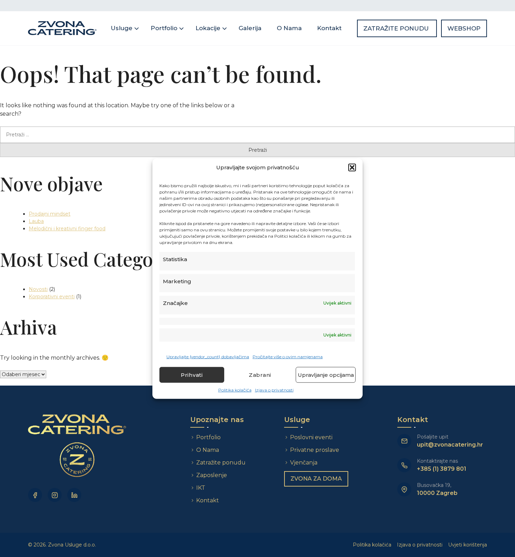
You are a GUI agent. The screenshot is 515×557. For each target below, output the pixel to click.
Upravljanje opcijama (326, 374)
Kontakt (329, 28)
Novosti (38, 289)
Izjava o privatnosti (274, 390)
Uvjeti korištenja (467, 545)
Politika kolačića (235, 390)
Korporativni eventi (52, 296)
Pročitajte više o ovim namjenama (288, 356)
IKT (200, 487)
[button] (352, 167)
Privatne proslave (314, 450)
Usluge (121, 28)
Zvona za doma (316, 478)
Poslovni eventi (311, 437)
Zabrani (260, 374)
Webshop (464, 28)
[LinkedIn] (74, 495)
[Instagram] (55, 495)
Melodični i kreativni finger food (67, 228)
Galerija (250, 28)
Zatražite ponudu (397, 28)
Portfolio (164, 28)
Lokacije (207, 28)
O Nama (289, 28)
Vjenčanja (303, 462)
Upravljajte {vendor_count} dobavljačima (207, 356)
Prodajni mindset (49, 214)
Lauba (36, 221)
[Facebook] (35, 495)
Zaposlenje (211, 475)
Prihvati (192, 374)
